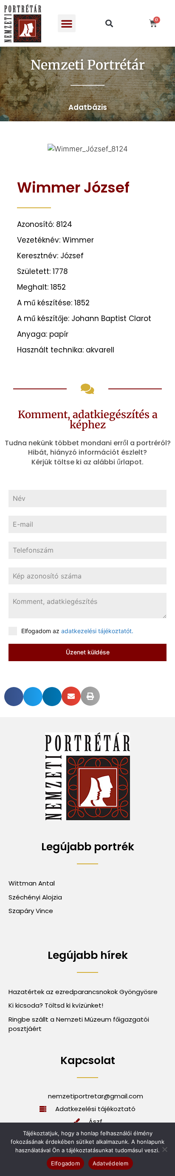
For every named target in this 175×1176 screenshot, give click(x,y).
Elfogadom (65, 1163)
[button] (67, 23)
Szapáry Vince (30, 910)
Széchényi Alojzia (35, 897)
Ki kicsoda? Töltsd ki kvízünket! (55, 1005)
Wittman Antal (32, 883)
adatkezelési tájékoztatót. (97, 630)
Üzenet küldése (88, 652)
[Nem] (164, 1149)
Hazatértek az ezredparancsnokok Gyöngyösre (83, 991)
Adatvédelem (111, 1163)
